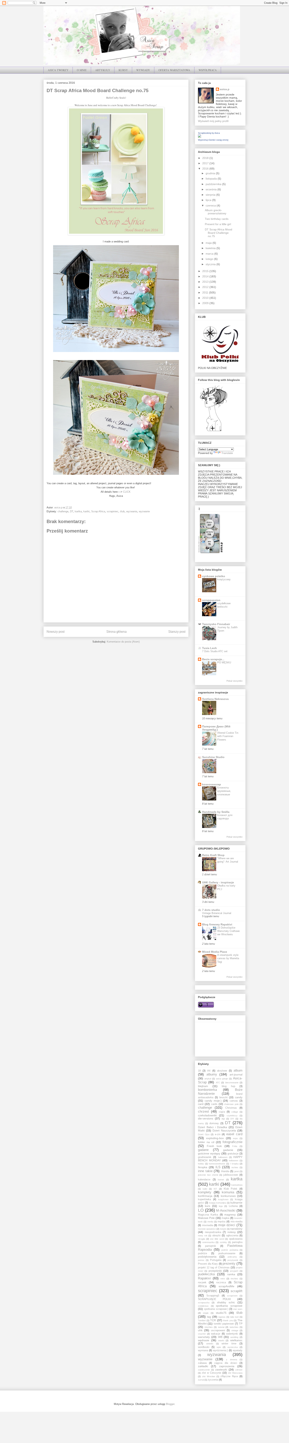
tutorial (221, 1327)
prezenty (229, 1263)
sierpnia (211, 194)
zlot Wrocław (208, 1376)
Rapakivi (204, 1278)
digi (223, 1119)
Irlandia (225, 1171)
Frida (234, 1146)
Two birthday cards (216, 218)
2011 (205, 292)
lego (221, 1206)
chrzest (203, 1111)
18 (199, 1070)
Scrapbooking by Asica (209, 133)
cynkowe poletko (213, 576)
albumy (211, 1074)
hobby (201, 1163)
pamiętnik (210, 1246)
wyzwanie (144, 511)
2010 (205, 297)
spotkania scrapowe (229, 1305)
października (214, 184)
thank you (228, 1320)
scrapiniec (112, 511)
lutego (210, 258)
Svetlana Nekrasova (215, 698)
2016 (205, 168)
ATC (218, 1082)
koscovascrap (211, 784)
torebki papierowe (224, 1323)
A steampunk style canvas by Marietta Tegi (228, 958)
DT (71, 511)
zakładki (203, 1366)
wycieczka (232, 1347)
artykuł (207, 1078)
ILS (217, 1167)
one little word (217, 1239)
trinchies (209, 1327)
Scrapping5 (212, 1295)
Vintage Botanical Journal (216, 913)
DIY (232, 1119)
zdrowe (238, 1370)
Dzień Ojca (203, 1134)
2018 (205, 158)
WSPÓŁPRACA (208, 70)
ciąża (222, 1111)
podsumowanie (226, 1253)
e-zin (217, 1134)
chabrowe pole (231, 1104)
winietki (209, 1343)
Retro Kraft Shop (213, 855)
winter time (229, 1343)
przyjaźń (234, 1271)
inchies (235, 1167)
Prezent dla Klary (208, 1263)
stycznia (211, 264)
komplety (204, 1192)
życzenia (213, 1379)
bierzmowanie (231, 1082)
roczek (202, 1282)
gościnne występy (209, 1153)
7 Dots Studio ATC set (214, 651)
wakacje (215, 1333)
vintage (234, 1330)
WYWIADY (143, 70)
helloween (233, 1160)
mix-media (236, 1221)
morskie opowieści (207, 1229)
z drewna (231, 1359)
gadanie (228, 1149)
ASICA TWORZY (58, 70)
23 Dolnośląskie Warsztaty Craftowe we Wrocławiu (228, 931)
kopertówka (204, 1199)
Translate (227, 453)
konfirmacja (205, 1195)
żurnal (201, 1380)
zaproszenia (226, 1366)
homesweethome (217, 1163)
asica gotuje (222, 1078)
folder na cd (206, 1142)
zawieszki (221, 1369)
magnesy (230, 1214)
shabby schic (226, 1302)
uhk (200, 1330)
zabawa (202, 1363)
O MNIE (82, 70)
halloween (222, 1157)
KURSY (123, 70)
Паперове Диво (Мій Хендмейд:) (216, 728)
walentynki (232, 1333)
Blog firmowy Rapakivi (217, 924)
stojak (206, 1313)
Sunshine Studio (213, 757)
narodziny (236, 1228)
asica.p (224, 89)
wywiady (237, 1350)
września (211, 189)
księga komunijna (217, 1203)
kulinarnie (236, 1202)
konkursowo (228, 1195)
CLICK (127, 491)
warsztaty (204, 1336)
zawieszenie (204, 1370)
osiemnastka (208, 1242)
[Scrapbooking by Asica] (199, 136)
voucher (202, 1334)
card (200, 1104)
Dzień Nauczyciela (224, 1130)
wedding (234, 1337)
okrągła (201, 1239)
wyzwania (131, 511)
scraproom (232, 1295)
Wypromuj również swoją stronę (213, 140)
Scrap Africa (98, 511)
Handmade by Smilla (215, 811)
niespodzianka (213, 1232)
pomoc (201, 1260)
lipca (209, 200)
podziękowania (207, 1256)
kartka (78, 511)
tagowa (221, 1317)
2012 (205, 287)
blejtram (203, 1086)
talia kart (234, 1317)
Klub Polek (230, 1188)
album (238, 1070)
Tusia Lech (209, 648)
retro (222, 1278)
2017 (205, 163)
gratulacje (232, 1153)
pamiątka (237, 1242)
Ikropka (202, 1167)
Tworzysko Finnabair (216, 624)
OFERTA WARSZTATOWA (174, 70)
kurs (207, 1205)
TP (240, 1323)
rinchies (234, 1278)
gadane (203, 1150)
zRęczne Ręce (229, 1376)
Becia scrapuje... (213, 659)
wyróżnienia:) (220, 1350)
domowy (214, 1123)
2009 (205, 303)
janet (236, 1171)
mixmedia (207, 1225)
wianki (221, 1340)
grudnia (211, 173)
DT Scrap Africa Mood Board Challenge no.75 (218, 233)
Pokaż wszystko (234, 681)
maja (209, 242)
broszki (223, 1097)
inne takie (205, 1171)
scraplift (236, 1291)
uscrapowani (218, 1330)
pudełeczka (206, 1274)
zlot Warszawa (235, 1373)
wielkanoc (236, 1340)
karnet (221, 1179)
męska (221, 1221)
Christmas (231, 1108)
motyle (223, 1229)
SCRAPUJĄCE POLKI (214, 1299)
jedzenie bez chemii (208, 1175)
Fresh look (214, 1146)
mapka (225, 1218)
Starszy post (176, 631)
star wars (237, 1309)
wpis (219, 1347)
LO (201, 1210)
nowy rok (202, 1235)
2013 (205, 281)
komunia (228, 1192)
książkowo (223, 1199)
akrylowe (222, 1070)
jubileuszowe (230, 1174)
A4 (208, 1070)
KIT (215, 1189)
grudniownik (204, 1157)
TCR (213, 1320)
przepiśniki (215, 1270)
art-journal (236, 1074)
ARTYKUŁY (102, 70)
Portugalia (215, 1260)
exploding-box (215, 1138)
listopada (212, 178)
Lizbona (233, 1206)
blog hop (228, 1086)
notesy (231, 1232)
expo (235, 1138)
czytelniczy (232, 1115)
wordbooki (203, 1347)
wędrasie (203, 1340)
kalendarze (204, 1179)
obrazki (216, 1235)
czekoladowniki (207, 1115)
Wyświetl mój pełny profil (213, 121)
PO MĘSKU (224, 662)
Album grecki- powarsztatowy (215, 212)
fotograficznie (232, 1142)
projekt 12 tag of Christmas (214, 1267)
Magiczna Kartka (208, 1214)
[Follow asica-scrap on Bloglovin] (213, 430)
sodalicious (203, 1306)
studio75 (221, 1312)
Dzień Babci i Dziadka (212, 1127)
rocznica (221, 1282)
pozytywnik (232, 1260)
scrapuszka (203, 1302)
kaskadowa (236, 1185)
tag (209, 1316)
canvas (234, 1100)
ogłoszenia (232, 1235)
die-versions (205, 1118)
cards (214, 1104)
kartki (86, 511)
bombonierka (207, 1090)
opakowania (235, 1239)
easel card (234, 1134)
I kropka (234, 1163)
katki (205, 1189)
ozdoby (223, 1242)
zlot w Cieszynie (211, 1372)
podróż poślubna (229, 1250)
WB (220, 1336)
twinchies (234, 1327)
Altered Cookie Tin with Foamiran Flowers (227, 736)
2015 (205, 271)
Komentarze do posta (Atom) (123, 641)
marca (210, 253)
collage (234, 1112)
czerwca (211, 205)
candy (238, 1097)
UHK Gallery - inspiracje (218, 882)
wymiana (203, 1350)
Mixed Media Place (214, 951)
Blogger (170, 1404)
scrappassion (211, 600)
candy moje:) (213, 1100)
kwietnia (211, 248)
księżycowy (224, 579)
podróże (202, 1253)
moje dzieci (226, 1225)
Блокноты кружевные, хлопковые (224, 791)
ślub (122, 511)
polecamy (232, 1257)
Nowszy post (55, 631)
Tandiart (202, 1320)
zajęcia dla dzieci (225, 1363)
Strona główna (116, 631)
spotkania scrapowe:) (216, 1309)
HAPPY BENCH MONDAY (220, 1158)
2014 (205, 276)
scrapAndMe (226, 1286)
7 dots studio (211, 909)
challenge (63, 511)
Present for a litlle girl (218, 224)
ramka (231, 1274)
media (210, 1221)
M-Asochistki (225, 1210)
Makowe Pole (206, 1217)
